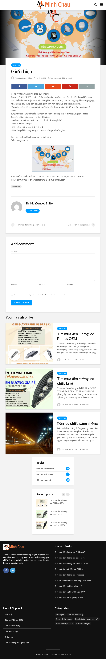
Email (41, 284)
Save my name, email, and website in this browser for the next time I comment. (43, 295)
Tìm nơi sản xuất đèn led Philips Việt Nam (73, 580)
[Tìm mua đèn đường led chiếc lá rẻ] (29, 388)
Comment (15, 251)
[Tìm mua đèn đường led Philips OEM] (29, 343)
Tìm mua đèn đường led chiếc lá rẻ (75, 381)
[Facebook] (6, 570)
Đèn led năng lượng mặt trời (17, 642)
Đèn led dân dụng (12, 625)
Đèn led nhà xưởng (64, 619)
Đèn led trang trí (12, 631)
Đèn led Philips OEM (14, 620)
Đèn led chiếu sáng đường (77, 423)
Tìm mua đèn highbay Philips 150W (70, 592)
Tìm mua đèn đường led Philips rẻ (69, 575)
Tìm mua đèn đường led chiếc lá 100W (71, 563)
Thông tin (16, 65)
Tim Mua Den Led (64, 654)
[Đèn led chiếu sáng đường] (29, 433)
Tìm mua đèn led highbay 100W (69, 597)
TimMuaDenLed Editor (23, 78)
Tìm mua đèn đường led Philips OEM (75, 336)
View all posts (33, 211)
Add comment (55, 78)
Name (14, 284)
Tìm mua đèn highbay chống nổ (68, 586)
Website (70, 284)
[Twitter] (12, 570)
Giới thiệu (16, 186)
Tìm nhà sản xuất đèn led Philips (69, 569)
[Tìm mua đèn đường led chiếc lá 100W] (41, 525)
